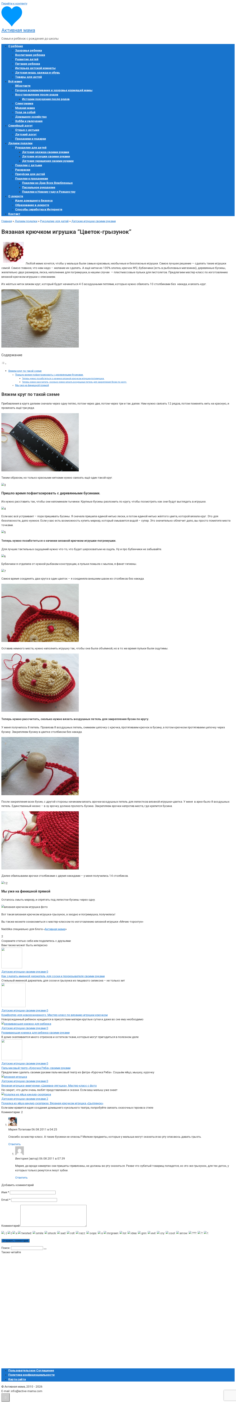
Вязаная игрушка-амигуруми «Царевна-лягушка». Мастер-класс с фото (49, 1085)
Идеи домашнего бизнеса (34, 200)
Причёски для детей (30, 174)
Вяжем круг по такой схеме (25, 370)
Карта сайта (17, 1379)
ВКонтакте (23, 85)
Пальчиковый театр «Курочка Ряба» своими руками (35, 1068)
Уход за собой (25, 112)
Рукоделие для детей (30, 147)
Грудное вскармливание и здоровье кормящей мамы (53, 90)
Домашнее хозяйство (31, 116)
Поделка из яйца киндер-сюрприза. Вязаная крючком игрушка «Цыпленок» (52, 1103)
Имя (5, 1192)
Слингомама (24, 103)
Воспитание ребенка (30, 55)
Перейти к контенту (14, 3)
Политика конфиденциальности (31, 1375)
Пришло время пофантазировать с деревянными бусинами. (49, 374)
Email (6, 1199)
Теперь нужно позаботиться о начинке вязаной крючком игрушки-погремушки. (63, 378)
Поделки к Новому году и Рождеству (48, 191)
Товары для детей (28, 77)
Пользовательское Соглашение (31, 1370)
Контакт (14, 214)
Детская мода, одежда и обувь (37, 72)
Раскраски (22, 169)
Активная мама (18, 30)
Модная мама (25, 108)
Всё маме (15, 81)
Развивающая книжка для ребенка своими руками (35, 1032)
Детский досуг (26, 134)
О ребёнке (15, 46)
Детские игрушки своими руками (46, 156)
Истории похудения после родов (46, 99)
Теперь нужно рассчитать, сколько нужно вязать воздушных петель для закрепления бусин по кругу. (74, 382)
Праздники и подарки (30, 138)
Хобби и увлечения (29, 121)
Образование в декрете (32, 205)
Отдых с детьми (27, 130)
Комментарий (10, 1225)
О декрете (15, 196)
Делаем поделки (20, 143)
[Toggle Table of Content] (4, 363)
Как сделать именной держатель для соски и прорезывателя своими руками (53, 976)
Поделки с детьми (28, 165)
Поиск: (6, 1248)
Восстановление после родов (36, 94)
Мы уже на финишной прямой (32, 385)
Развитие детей (26, 59)
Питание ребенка (27, 63)
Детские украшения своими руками (48, 161)
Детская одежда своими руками (45, 152)
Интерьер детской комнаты (35, 68)
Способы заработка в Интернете (38, 209)
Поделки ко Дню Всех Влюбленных (47, 183)
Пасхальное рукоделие (38, 187)
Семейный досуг (20, 125)
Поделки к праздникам (31, 178)
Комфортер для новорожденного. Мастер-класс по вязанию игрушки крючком (54, 1015)
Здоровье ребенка (28, 50)
